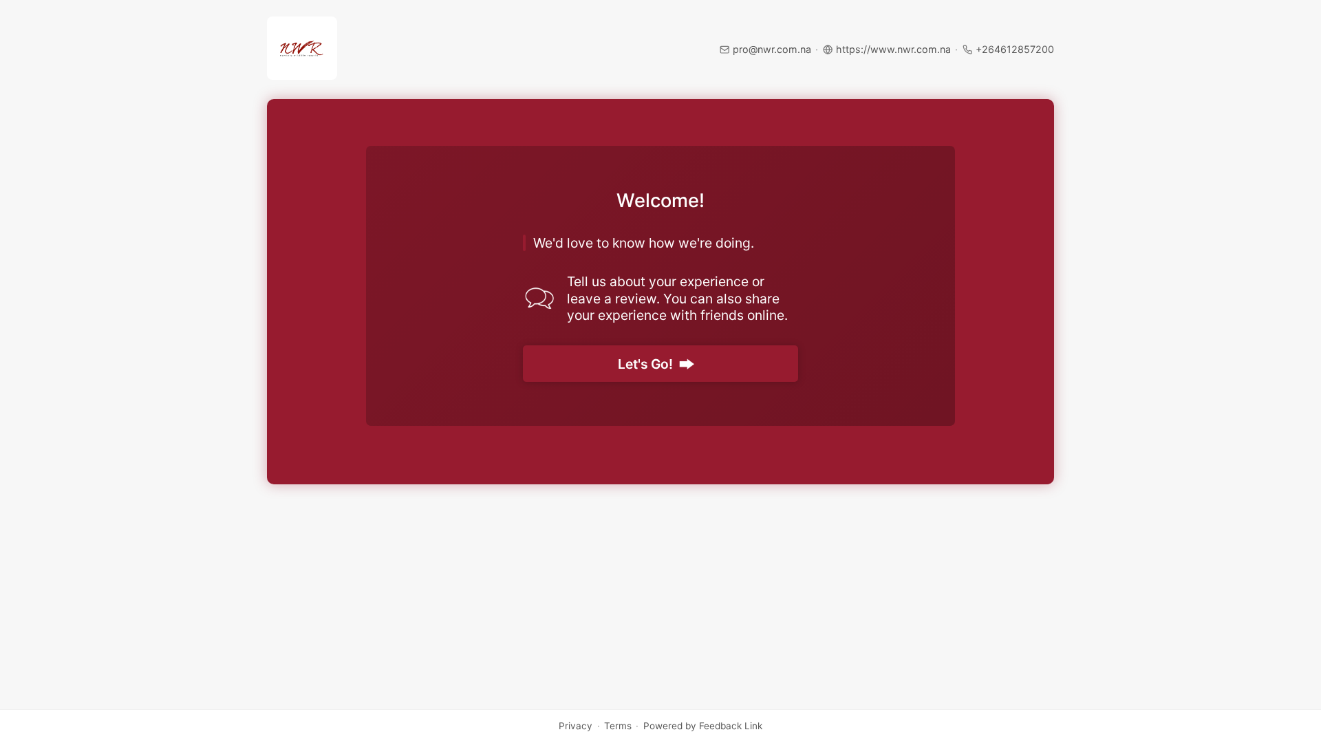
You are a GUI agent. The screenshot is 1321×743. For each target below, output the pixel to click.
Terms (618, 726)
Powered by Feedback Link (702, 726)
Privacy (575, 726)
